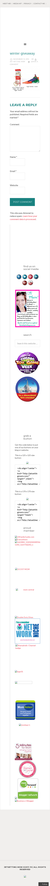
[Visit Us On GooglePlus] (25, 285)
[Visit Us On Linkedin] (36, 279)
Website (14, 185)
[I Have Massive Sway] (16, 798)
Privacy (27, 3)
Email (13, 171)
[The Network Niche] (27, 643)
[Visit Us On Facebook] (19, 279)
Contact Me (39, 3)
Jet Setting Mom (25, 15)
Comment (14, 124)
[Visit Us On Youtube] (30, 285)
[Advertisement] (32, 242)
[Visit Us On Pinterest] (30, 279)
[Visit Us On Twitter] (25, 279)
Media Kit (17, 3)
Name (13, 157)
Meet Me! (7, 3)
